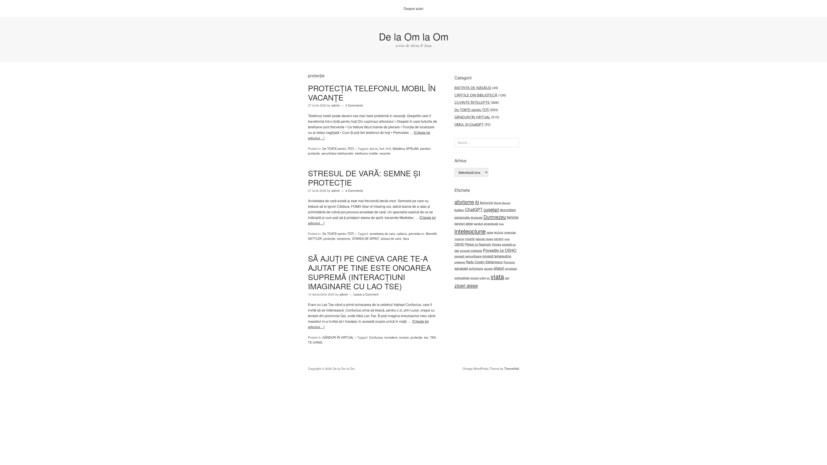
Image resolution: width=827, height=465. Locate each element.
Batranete (486, 202)
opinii (507, 239)
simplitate (511, 269)
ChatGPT (474, 209)
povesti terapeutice (496, 256)
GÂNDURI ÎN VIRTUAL (338, 337)
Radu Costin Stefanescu (484, 261)
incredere (390, 337)
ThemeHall (511, 368)
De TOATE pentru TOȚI (338, 148)
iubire (490, 232)
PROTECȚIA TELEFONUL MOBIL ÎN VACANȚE (372, 92)
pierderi (425, 148)
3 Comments (354, 105)
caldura (402, 233)
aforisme (464, 201)
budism (459, 210)
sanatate (461, 268)
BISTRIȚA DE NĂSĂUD (472, 87)
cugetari (491, 209)
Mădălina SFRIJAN (405, 148)
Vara (406, 238)
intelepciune (470, 231)
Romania (509, 262)
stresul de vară (391, 238)
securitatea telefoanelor (337, 153)
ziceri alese (466, 285)
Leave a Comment (366, 294)
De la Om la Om (413, 36)
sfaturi (499, 268)
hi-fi (388, 148)
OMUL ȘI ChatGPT (469, 124)
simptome (343, 238)
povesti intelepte (471, 250)
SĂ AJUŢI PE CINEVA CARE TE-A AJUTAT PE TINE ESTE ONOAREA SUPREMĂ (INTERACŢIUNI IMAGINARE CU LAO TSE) (369, 272)
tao (426, 337)
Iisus (501, 223)
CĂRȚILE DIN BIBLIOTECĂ (475, 95)
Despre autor (413, 8)
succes (474, 278)
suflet (482, 278)
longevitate (510, 232)
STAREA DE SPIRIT (365, 238)
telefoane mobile (366, 153)
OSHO (459, 244)
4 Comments (354, 190)
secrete (488, 269)
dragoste (477, 217)
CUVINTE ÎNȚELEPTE (472, 102)
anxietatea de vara (382, 233)
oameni (499, 239)
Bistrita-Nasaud (502, 203)
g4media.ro (416, 233)
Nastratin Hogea (484, 239)
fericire (513, 217)
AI (477, 202)
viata (497, 276)
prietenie (459, 262)
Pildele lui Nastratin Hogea (483, 244)
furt (382, 148)
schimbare (476, 268)
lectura (498, 232)
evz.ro (374, 148)
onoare (404, 337)
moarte (470, 239)
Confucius (376, 337)
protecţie (314, 153)
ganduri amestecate (486, 224)
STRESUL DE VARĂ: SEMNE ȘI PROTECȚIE (364, 177)
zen (507, 278)
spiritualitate (461, 278)
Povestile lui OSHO (499, 250)
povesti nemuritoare (468, 256)
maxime (459, 239)
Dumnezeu (494, 216)
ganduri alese (463, 223)
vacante (384, 153)
